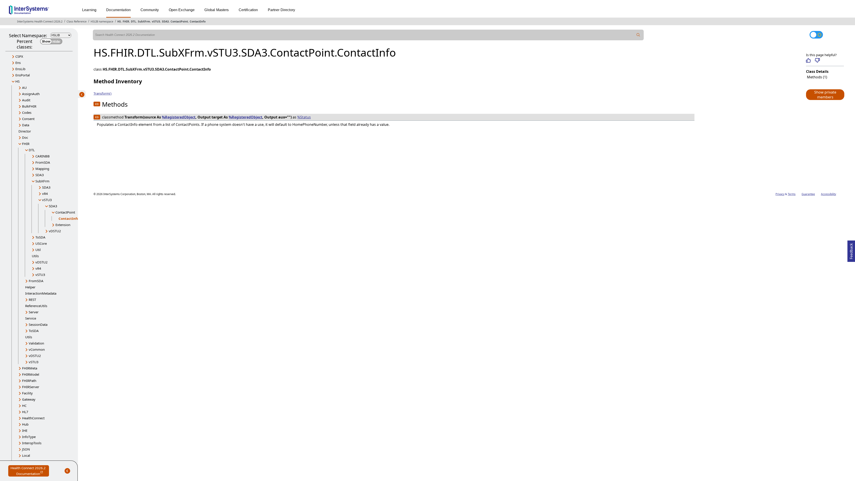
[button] (825, 94)
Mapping (42, 168)
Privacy (780, 194)
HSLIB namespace (102, 21)
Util (38, 249)
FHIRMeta (29, 368)
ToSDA (40, 237)
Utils (35, 256)
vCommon (37, 349)
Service (30, 318)
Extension (62, 224)
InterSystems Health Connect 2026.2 (40, 21)
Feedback (851, 249)
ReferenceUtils (36, 306)
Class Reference (77, 21)
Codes (26, 112)
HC (24, 405)
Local (26, 455)
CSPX (19, 56)
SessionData (38, 324)
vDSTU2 (55, 231)
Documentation (118, 10)
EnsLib (20, 69)
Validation (36, 343)
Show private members (825, 95)
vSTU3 (156, 21)
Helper (30, 287)
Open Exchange (182, 10)
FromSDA (42, 162)
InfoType (29, 436)
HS (119, 21)
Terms (792, 194)
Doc (25, 137)
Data (25, 125)
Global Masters (216, 10)
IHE (24, 430)
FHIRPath (29, 380)
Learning (89, 10)
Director (24, 131)
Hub (25, 424)
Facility (27, 393)
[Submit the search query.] (638, 35)
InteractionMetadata (40, 293)
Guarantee (808, 194)
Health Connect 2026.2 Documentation (29, 471)
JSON (26, 449)
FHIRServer (30, 387)
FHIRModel (30, 374)
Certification (248, 10)
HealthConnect (33, 418)
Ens (18, 62)
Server (34, 312)
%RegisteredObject (178, 117)
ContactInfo (198, 21)
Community (149, 10)
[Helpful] (808, 60)
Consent (28, 118)
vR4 (45, 193)
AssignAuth (31, 94)
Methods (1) (817, 77)
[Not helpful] (817, 60)
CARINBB (42, 156)
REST (32, 299)
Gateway (28, 399)
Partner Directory (281, 10)
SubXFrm (144, 21)
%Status (304, 117)
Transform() (103, 93)
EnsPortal (22, 75)
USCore (41, 243)
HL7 (25, 412)
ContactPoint (179, 21)
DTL (133, 21)
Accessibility (828, 194)
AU (24, 87)
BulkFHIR (29, 106)
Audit (26, 100)
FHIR (126, 21)
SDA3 (165, 21)
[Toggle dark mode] (816, 35)
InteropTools (31, 443)
